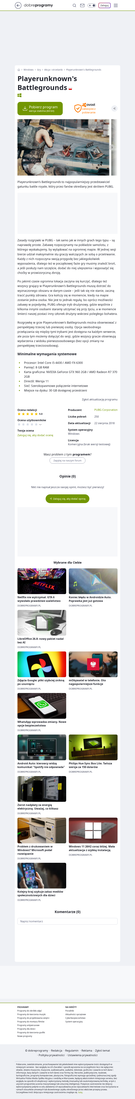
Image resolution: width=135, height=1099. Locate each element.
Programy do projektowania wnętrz (33, 1018)
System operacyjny (74, 1021)
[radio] (19, 414)
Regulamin (72, 1050)
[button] (115, 5)
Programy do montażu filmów (30, 1021)
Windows (29, 69)
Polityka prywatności (52, 1055)
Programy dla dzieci (26, 1028)
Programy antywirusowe (28, 1025)
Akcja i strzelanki (53, 69)
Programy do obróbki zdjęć (29, 1010)
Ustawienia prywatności (82, 1055)
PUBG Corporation (106, 410)
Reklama (86, 1050)
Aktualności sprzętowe (75, 1014)
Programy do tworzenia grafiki (31, 1032)
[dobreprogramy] (41, 5)
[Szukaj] (74, 5)
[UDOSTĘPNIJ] (114, 108)
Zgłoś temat (102, 1050)
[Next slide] (112, 147)
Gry (39, 69)
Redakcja (56, 1050)
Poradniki (69, 1010)
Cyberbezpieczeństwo (75, 1018)
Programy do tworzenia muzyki (31, 1014)
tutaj (80, 1092)
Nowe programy (24, 1036)
